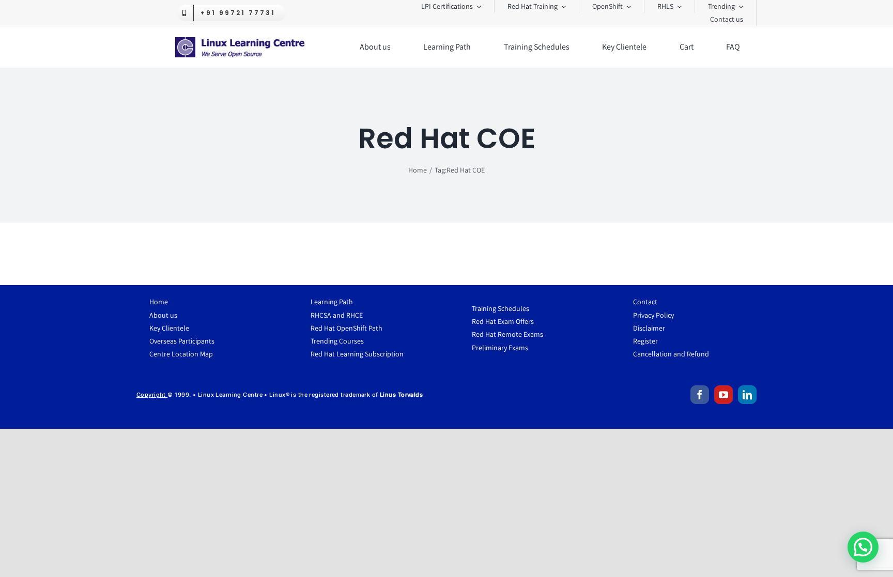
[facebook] (699, 394)
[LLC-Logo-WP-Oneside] (239, 41)
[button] (863, 547)
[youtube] (723, 394)
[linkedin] (747, 394)
